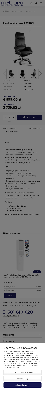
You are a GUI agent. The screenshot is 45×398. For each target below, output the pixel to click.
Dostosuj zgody (22, 379)
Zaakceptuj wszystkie (22, 385)
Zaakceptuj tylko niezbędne (22, 372)
